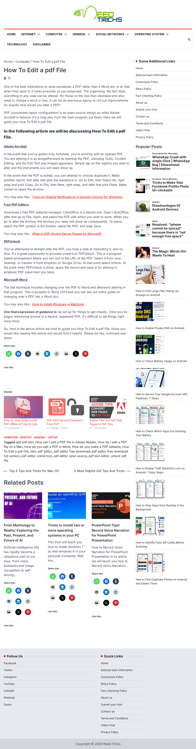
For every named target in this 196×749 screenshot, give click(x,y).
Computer (54, 34)
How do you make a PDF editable (96, 447)
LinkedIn (9, 690)
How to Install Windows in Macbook (58, 304)
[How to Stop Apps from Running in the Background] (150, 488)
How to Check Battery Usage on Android (161, 361)
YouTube (9, 683)
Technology (17, 44)
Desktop (26, 437)
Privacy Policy (144, 137)
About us (141, 102)
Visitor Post (143, 130)
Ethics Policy (143, 88)
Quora (7, 704)
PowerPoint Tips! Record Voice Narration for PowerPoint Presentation (110, 532)
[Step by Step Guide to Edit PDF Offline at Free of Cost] (23, 407)
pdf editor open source (70, 456)
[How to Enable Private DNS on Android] (150, 311)
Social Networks (110, 34)
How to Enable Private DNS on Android (160, 328)
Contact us (142, 116)
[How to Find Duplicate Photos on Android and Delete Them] (150, 562)
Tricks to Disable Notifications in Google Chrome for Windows (77, 197)
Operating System (149, 34)
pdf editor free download (72, 451)
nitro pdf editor (41, 451)
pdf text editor (99, 456)
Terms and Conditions (149, 123)
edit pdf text (24, 442)
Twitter (8, 670)
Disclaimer (42, 44)
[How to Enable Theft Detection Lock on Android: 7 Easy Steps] (150, 451)
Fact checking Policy (149, 95)
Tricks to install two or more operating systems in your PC (66, 530)
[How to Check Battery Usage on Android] (150, 344)
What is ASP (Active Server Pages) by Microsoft (66, 234)
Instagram (10, 677)
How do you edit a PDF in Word (47, 447)
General (79, 34)
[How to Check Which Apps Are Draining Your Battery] (150, 414)
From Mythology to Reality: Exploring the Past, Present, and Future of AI (21, 532)
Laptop (52, 437)
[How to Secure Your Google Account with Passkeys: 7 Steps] (150, 377)
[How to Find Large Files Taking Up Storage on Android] (150, 274)
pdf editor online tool (36, 456)
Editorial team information (151, 75)
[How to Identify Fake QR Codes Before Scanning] (150, 525)
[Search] (189, 39)
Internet (28, 34)
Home (11, 34)
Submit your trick (146, 109)
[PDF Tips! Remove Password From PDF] (66, 407)
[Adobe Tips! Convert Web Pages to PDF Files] (109, 407)
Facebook (10, 663)
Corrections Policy (147, 82)
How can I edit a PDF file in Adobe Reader (65, 442)
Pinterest (9, 697)
